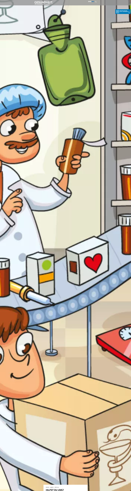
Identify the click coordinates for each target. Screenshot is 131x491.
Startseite (47, 487)
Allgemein (51, 487)
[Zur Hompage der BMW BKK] (91, 2)
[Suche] (95, 2)
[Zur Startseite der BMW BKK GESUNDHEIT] (44, 3)
